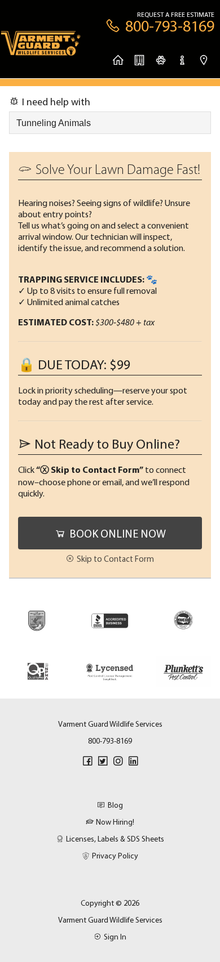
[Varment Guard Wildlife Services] (41, 47)
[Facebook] (87, 761)
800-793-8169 (110, 741)
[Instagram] (118, 761)
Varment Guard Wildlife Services (110, 920)
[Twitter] (102, 761)
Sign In (115, 937)
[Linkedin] (133, 761)
